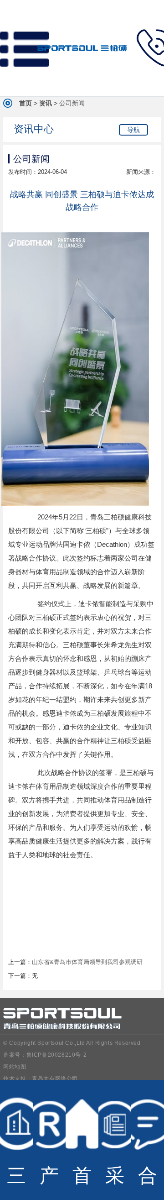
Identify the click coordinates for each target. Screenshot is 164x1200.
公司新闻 (72, 103)
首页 (25, 103)
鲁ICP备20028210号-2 (56, 1055)
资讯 (45, 103)
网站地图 (14, 1067)
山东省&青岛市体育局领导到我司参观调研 (87, 962)
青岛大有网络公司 (55, 1078)
